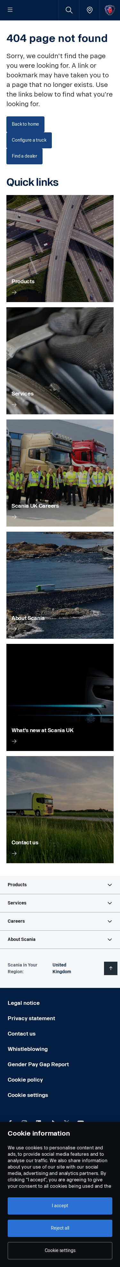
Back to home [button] (25, 124)
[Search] (69, 10)
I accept (60, 1205)
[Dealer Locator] (89, 10)
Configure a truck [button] (29, 140)
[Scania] (110, 10)
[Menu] (10, 10)
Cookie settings (28, 1095)
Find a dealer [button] (24, 156)
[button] (60, 885)
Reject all (60, 1228)
